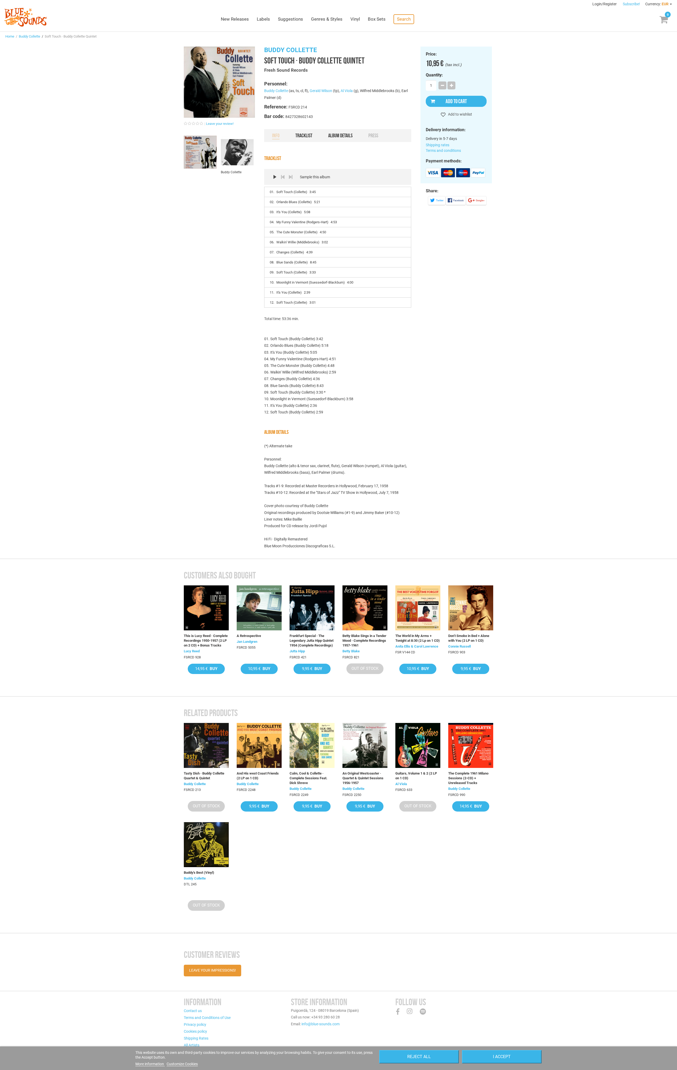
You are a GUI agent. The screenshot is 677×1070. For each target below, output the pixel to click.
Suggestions (290, 19)
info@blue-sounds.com (320, 1024)
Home (9, 36)
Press (373, 135)
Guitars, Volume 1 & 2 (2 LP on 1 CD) (416, 775)
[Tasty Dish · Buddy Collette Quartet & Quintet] (206, 745)
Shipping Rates (196, 1038)
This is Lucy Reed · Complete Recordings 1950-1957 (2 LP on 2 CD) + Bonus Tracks (206, 640)
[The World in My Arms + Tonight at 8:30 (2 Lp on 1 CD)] (417, 607)
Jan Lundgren (247, 642)
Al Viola (347, 91)
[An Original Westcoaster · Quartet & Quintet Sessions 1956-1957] (364, 745)
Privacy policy (195, 1024)
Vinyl (355, 19)
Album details (340, 135)
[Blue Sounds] (25, 17)
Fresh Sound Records (286, 70)
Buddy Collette (29, 36)
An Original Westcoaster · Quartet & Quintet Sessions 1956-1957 (362, 778)
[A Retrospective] (259, 607)
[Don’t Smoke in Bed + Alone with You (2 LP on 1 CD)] (470, 607)
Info (276, 135)
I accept (502, 1056)
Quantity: (434, 75)
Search (404, 19)
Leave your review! (220, 124)
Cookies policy (195, 1031)
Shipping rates (437, 145)
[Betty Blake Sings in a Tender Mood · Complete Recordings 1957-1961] (364, 607)
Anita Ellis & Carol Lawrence (416, 646)
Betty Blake (351, 651)
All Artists (191, 1045)
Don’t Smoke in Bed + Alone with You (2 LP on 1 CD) (468, 638)
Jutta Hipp (297, 651)
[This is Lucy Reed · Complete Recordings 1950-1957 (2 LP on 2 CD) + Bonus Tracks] (206, 607)
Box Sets (377, 19)
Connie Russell (459, 646)
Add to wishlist (459, 114)
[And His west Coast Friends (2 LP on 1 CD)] (259, 745)
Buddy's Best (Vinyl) (199, 873)
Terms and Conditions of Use (207, 1018)
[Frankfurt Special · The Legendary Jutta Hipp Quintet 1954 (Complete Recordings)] (312, 607)
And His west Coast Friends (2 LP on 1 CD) (258, 775)
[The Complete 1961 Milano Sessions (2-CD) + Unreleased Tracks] (470, 745)
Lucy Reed (192, 651)
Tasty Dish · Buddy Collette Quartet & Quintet (204, 775)
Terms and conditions (443, 150)
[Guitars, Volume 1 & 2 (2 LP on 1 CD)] (417, 745)
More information (150, 1064)
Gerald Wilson (321, 91)
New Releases (235, 19)
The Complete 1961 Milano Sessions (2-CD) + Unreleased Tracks (468, 778)
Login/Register (604, 4)
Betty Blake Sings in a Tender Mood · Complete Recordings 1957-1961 (364, 640)
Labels (263, 19)
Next (291, 177)
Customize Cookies (182, 1064)
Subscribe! (631, 4)
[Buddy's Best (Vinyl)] (206, 844)
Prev (283, 177)
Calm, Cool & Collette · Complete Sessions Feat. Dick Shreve (308, 778)
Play (275, 177)
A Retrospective (249, 636)
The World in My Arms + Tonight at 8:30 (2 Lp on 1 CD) (417, 638)
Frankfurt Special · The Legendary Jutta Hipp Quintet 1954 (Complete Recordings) (311, 640)
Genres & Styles (326, 19)
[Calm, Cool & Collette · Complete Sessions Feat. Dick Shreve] (312, 745)
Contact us (193, 1011)
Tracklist (303, 135)
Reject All (419, 1056)
